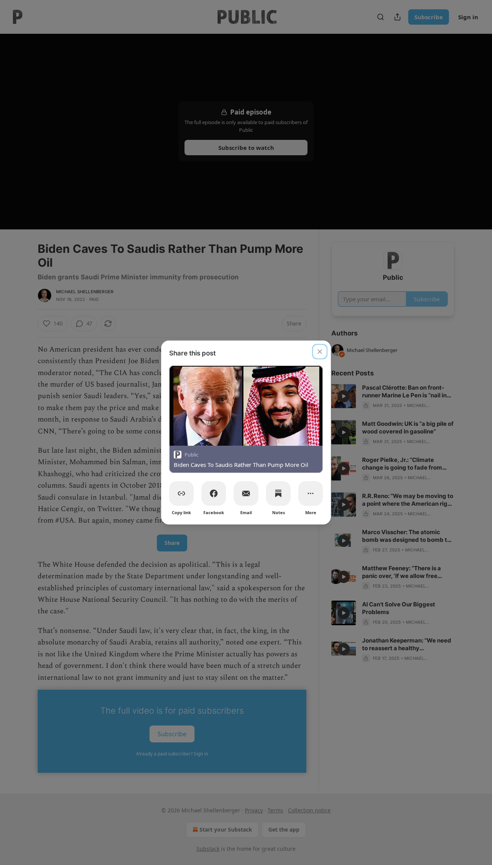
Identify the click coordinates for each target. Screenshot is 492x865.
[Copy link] (181, 493)
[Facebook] (213, 493)
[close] (320, 351)
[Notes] (278, 493)
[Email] (246, 493)
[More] (310, 493)
